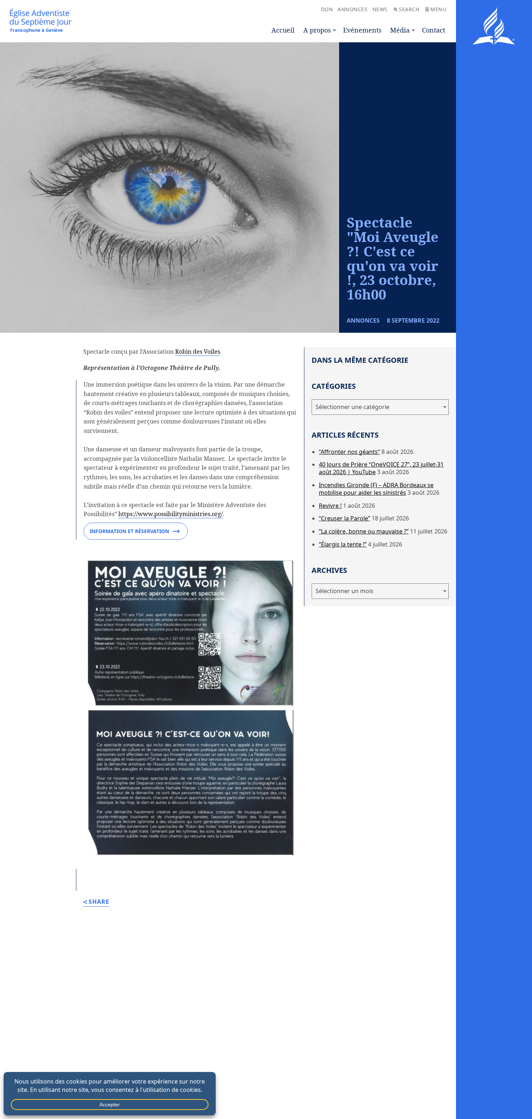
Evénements (362, 30)
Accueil (283, 30)
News (380, 9)
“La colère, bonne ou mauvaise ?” (364, 531)
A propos (317, 30)
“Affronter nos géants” (349, 452)
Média (400, 30)
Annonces (352, 9)
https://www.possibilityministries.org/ (170, 514)
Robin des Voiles (197, 352)
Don (327, 9)
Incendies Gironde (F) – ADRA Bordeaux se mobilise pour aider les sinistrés (376, 489)
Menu (438, 9)
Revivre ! (330, 506)
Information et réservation (129, 531)
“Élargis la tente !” (343, 544)
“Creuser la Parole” (344, 518)
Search (409, 9)
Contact (433, 30)
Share (99, 902)
